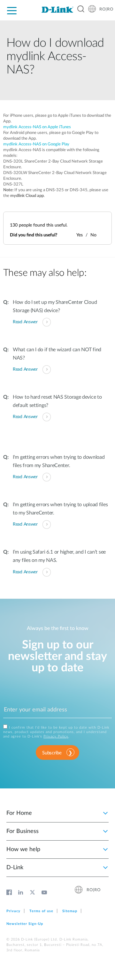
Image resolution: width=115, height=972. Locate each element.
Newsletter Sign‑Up (24, 924)
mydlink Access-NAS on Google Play (36, 144)
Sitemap (69, 911)
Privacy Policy (55, 736)
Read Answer (25, 322)
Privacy (13, 911)
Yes (79, 235)
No (93, 235)
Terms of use (41, 911)
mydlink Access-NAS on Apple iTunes (37, 127)
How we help (23, 849)
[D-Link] (57, 9)
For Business (22, 831)
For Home (19, 813)
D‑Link (14, 868)
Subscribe (51, 753)
